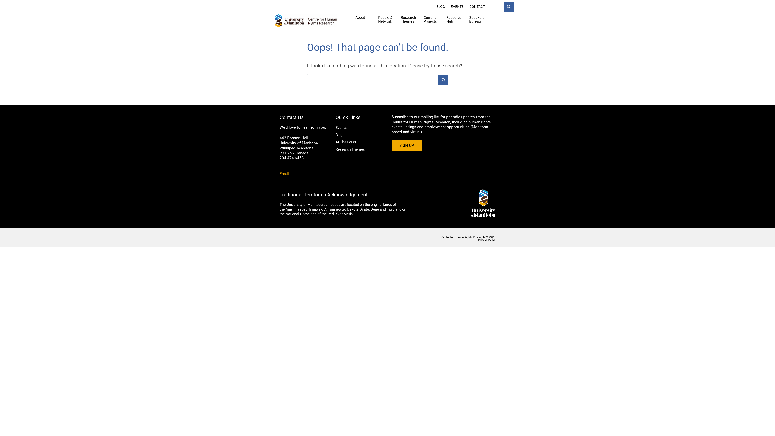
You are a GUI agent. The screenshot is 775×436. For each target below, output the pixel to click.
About (360, 18)
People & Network (385, 20)
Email (284, 173)
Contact (477, 6)
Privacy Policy (486, 239)
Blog (440, 6)
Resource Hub (454, 20)
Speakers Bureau (476, 20)
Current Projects (430, 20)
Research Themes (408, 20)
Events (457, 6)
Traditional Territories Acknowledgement (324, 194)
